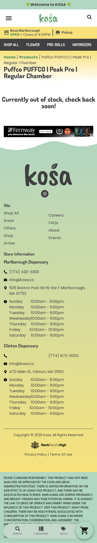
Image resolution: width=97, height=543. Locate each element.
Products (28, 57)
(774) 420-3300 (24, 272)
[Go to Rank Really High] (48, 444)
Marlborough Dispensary (26, 262)
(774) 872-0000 (63, 355)
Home (10, 57)
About (54, 230)
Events (54, 237)
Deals (63, 533)
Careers (56, 215)
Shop (8, 235)
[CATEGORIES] (41, 528)
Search (17, 533)
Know (9, 220)
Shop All (11, 213)
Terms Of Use (61, 454)
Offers (10, 228)
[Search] (17, 528)
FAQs (53, 222)
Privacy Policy (36, 454)
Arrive (9, 243)
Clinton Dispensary (21, 346)
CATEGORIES (41, 533)
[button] (9, 18)
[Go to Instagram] (44, 194)
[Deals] (63, 528)
